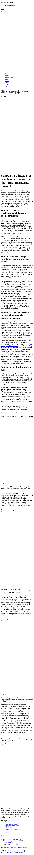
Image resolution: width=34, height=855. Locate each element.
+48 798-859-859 (8, 842)
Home (6, 74)
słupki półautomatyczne (12, 826)
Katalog (7, 82)
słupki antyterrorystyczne (12, 829)
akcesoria (7, 832)
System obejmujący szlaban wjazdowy (16, 345)
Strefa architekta (9, 77)
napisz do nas (5, 744)
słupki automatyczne (11, 824)
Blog (6, 86)
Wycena (7, 81)
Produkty (7, 79)
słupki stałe (8, 827)
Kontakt (7, 88)
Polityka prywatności (7, 847)
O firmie (7, 75)
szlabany (7, 831)
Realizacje (8, 84)
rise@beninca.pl (15, 844)
